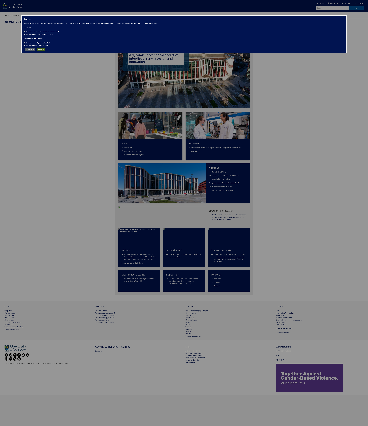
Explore (347, 3)
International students (13, 322)
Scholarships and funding (14, 327)
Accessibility (189, 318)
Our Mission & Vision (219, 172)
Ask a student (281, 322)
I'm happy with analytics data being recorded (42, 32)
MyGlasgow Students (283, 351)
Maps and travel (191, 320)
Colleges (188, 329)
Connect (360, 3)
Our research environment (104, 322)
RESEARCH (99, 306)
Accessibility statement (193, 351)
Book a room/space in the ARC (222, 190)
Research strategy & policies (105, 318)
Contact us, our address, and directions (226, 175)
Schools (188, 327)
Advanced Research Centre (112, 346)
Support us (280, 315)
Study (321, 3)
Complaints (280, 324)
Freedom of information (193, 353)
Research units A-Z (102, 311)
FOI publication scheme (193, 355)
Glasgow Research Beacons (105, 315)
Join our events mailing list (134, 155)
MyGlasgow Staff (282, 360)
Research (334, 3)
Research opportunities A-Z (105, 313)
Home (7, 15)
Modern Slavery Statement (195, 358)
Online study (9, 318)
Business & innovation (284, 318)
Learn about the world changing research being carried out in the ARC (216, 148)
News (187, 322)
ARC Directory (196, 151)
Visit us (188, 315)
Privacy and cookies (192, 360)
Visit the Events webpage (133, 151)
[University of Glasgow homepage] (12, 5)
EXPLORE (189, 306)
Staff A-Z (279, 311)
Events (187, 324)
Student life (9, 324)
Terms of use (190, 362)
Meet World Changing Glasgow (196, 311)
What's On (128, 148)
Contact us (99, 351)
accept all (41, 49)
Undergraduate (10, 313)
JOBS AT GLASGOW (284, 328)
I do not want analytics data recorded (39, 34)
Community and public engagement (288, 320)
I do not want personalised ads (37, 45)
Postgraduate (9, 315)
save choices (30, 49)
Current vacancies (282, 333)
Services (188, 331)
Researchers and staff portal (222, 187)
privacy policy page (150, 23)
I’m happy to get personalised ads (38, 43)
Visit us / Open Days (12, 329)
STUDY (8, 306)
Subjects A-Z (9, 311)
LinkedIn (217, 282)
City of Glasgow (191, 313)
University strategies (193, 336)
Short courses (9, 320)
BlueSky (217, 286)
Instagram (217, 279)
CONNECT (280, 306)
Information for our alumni (285, 313)
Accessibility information (221, 179)
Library (188, 334)
